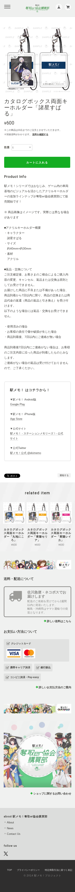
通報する (64, 475)
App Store (16, 418)
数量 (7, 147)
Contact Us (13, 833)
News (10, 828)
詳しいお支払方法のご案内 (55, 687)
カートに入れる (37, 162)
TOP (9, 870)
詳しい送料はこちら (59, 621)
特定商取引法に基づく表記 (58, 870)
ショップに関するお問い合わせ (52, 793)
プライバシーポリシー (28, 870)
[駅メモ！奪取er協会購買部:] (37, 754)
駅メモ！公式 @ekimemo (25, 453)
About (10, 822)
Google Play (17, 404)
